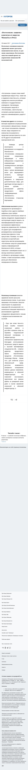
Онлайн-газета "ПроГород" (8, 632)
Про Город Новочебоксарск (8, 608)
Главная (3, 670)
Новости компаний (6, 653)
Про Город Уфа (5, 614)
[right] (26, 21)
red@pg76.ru (19, 690)
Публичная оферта (6, 639)
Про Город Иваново (6, 596)
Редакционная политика (7, 664)
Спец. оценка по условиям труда (9, 730)
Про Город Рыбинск (6, 611)
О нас (3, 658)
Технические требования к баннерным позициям (12, 635)
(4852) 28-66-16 (15, 688)
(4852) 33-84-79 (12, 690)
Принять (22, 25)
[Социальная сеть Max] (10, 647)
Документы (4, 630)
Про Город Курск (5, 602)
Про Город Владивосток (7, 620)
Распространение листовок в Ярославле (10, 710)
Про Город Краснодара (7, 623)
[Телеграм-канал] (7, 647)
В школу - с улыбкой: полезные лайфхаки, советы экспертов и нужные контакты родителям (13, 438)
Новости (4, 667)
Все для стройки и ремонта (7, 20)
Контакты (4, 661)
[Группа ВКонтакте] (3, 647)
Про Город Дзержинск (6, 593)
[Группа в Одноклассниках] (5, 647)
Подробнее (10, 741)
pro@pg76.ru (22, 688)
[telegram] (16, 400)
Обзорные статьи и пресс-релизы (9, 656)
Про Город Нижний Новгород (8, 605)
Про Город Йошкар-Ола (7, 599)
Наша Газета (4, 626)
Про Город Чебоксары (6, 617)
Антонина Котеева (18, 43)
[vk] (11, 400)
